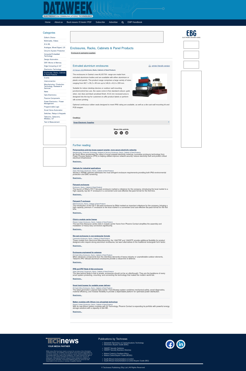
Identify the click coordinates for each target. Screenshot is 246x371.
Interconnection (49, 81)
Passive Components (52, 98)
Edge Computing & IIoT (52, 66)
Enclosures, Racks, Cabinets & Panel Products (55, 73)
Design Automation (51, 59)
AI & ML (47, 44)
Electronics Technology (52, 69)
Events (46, 77)
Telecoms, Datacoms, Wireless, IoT (52, 117)
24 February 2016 (78, 70)
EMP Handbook (135, 22)
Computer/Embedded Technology (52, 55)
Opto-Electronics (50, 95)
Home (47, 22)
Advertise (113, 22)
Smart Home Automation (53, 110)
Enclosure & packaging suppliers (83, 53)
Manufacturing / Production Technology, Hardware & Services (54, 86)
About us (59, 22)
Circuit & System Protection (54, 50)
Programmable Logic (51, 106)
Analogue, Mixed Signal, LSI (54, 47)
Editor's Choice (49, 37)
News (46, 91)
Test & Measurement (52, 122)
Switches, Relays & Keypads (55, 113)
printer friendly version (160, 65)
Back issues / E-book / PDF (79, 22)
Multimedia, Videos (51, 41)
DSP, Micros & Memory (52, 62)
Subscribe (100, 22)
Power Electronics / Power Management (54, 102)
